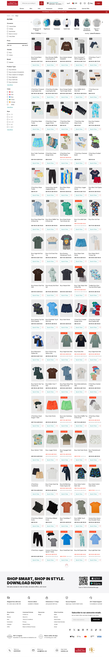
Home (8, 15)
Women (22, 8)
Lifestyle (60, 8)
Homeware (49, 8)
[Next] (102, 22)
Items (61, 11)
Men (31, 8)
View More (10, 85)
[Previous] (31, 22)
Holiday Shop (72, 8)
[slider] (7, 43)
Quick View (36, 65)
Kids (39, 8)
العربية (68, 3)
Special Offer (85, 8)
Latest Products (95, 33)
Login (98, 3)
